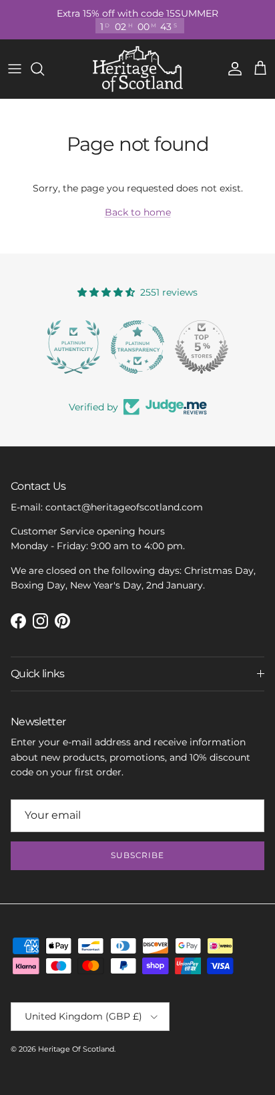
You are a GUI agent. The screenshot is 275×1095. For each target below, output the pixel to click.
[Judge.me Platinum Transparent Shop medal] (137, 347)
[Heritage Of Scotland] (138, 69)
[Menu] (14, 68)
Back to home (138, 212)
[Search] (44, 68)
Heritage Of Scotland (76, 1049)
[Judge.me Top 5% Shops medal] (201, 347)
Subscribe (138, 855)
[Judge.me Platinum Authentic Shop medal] (73, 347)
